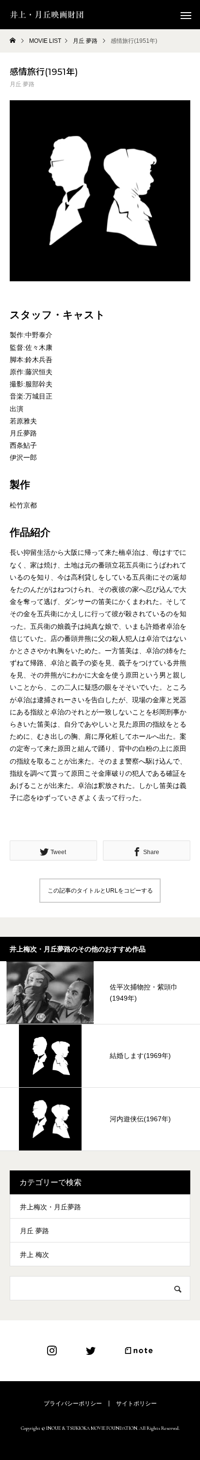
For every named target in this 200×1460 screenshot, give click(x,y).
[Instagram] (52, 1350)
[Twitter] (91, 1350)
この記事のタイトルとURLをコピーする (100, 890)
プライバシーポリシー (73, 1403)
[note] (139, 1351)
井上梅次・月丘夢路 (50, 1207)
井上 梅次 (34, 1255)
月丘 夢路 (22, 84)
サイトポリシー (136, 1403)
